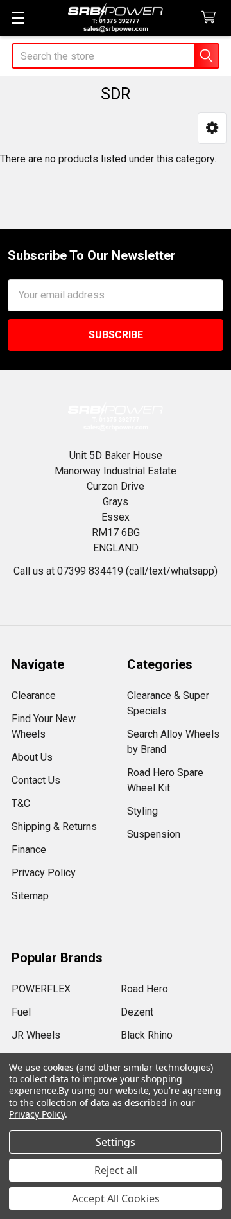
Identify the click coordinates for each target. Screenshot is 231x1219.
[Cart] (211, 17)
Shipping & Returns (54, 826)
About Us (32, 757)
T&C (21, 803)
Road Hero (144, 989)
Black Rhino (147, 1035)
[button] (212, 128)
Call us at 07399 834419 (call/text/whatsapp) (115, 571)
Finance (29, 849)
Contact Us (36, 780)
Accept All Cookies (116, 1198)
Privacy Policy (44, 873)
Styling (142, 811)
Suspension (153, 834)
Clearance (34, 695)
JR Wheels (36, 1035)
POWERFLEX (41, 989)
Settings (115, 1142)
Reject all (115, 1170)
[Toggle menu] (17, 17)
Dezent (137, 1012)
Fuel (21, 1012)
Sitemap (30, 896)
